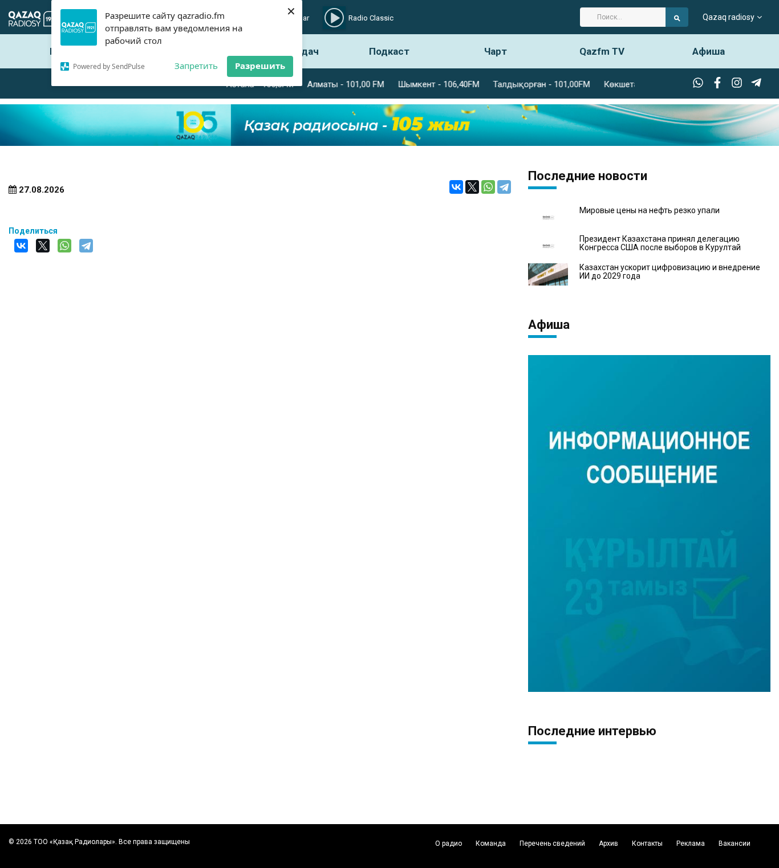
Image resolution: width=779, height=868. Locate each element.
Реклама (690, 843)
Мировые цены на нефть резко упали (649, 210)
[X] (472, 187)
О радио (448, 843)
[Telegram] (504, 187)
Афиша (708, 51)
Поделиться (33, 230)
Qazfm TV (601, 51)
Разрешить (260, 65)
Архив (608, 843)
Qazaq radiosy (728, 17)
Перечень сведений (552, 843)
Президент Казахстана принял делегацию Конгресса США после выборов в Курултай (660, 243)
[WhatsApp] (488, 187)
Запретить (196, 65)
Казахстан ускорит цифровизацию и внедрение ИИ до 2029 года (669, 271)
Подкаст (389, 51)
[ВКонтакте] (456, 187)
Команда (491, 843)
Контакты (647, 843)
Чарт (495, 51)
